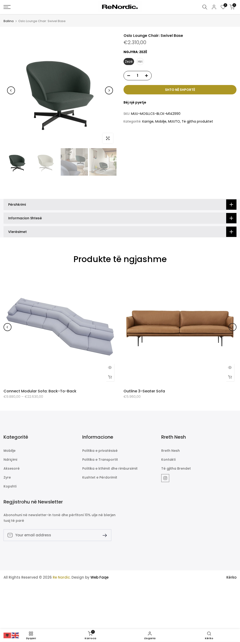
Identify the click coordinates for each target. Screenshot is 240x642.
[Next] (109, 90)
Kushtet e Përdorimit (99, 477)
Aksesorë (12, 468)
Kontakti (168, 459)
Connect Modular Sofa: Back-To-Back (40, 391)
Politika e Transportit (100, 459)
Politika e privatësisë (100, 451)
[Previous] (11, 90)
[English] (15, 635)
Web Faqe (99, 577)
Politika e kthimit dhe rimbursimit (110, 468)
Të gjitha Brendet (176, 468)
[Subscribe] (103, 535)
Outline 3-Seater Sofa (144, 391)
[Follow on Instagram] (165, 478)
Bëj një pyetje (135, 102)
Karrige (148, 121)
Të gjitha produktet (197, 121)
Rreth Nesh (170, 451)
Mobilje (160, 121)
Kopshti (10, 486)
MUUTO (174, 121)
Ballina (9, 21)
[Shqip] (7, 635)
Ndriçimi (10, 459)
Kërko (231, 577)
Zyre (7, 477)
